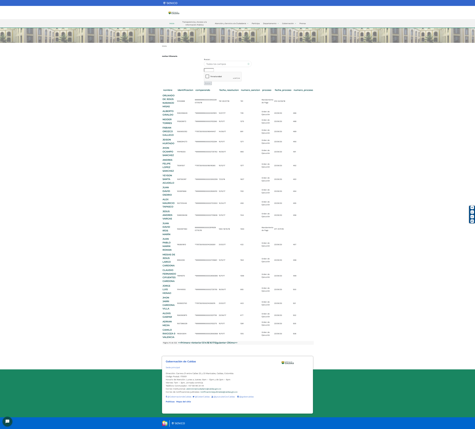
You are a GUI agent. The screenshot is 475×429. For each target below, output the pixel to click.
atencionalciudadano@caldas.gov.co (203, 389)
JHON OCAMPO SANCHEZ (168, 152)
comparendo (202, 90)
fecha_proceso (283, 90)
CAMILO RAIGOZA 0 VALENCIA (169, 334)
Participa (256, 23)
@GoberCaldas (201, 397)
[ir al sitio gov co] (170, 3)
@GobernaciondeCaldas (179, 397)
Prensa (302, 23)
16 (211, 342)
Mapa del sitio (183, 401)
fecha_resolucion (229, 90)
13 (203, 342)
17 (213, 342)
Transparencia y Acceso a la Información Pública (194, 23)
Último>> (232, 342)
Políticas (170, 401)
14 (205, 342)
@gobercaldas (246, 397)
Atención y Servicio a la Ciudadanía (230, 23)
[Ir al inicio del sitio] (177, 12)
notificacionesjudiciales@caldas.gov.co (219, 392)
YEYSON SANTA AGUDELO (168, 179)
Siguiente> (220, 342)
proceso (266, 90)
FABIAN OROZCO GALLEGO (168, 131)
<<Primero (184, 342)
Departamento (269, 23)
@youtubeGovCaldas (223, 397)
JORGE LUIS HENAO (167, 289)
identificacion (185, 90)
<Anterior (196, 342)
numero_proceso (303, 90)
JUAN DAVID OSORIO (167, 191)
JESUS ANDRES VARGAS (167, 215)
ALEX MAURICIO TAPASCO (169, 203)
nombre (167, 90)
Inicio (171, 23)
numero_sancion (250, 90)
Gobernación (288, 23)
